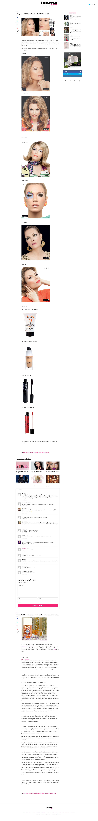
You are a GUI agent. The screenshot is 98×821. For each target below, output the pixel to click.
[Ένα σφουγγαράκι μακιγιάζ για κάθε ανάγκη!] (22, 466)
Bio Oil (24, 793)
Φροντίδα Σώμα (47, 793)
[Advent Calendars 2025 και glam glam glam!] (52, 479)
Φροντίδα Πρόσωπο (41, 793)
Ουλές (34, 793)
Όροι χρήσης (25, 812)
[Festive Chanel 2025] (22, 479)
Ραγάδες (36, 793)
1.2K (73, 73)
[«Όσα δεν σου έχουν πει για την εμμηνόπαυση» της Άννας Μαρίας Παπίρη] (67, 37)
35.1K (73, 71)
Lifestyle (71, 35)
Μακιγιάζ (40, 452)
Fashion (33, 812)
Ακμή (29, 793)
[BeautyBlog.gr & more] (49, 4)
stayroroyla (24, 548)
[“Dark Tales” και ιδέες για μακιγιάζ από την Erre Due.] (37, 466)
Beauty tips (25, 452)
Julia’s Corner (58, 812)
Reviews (27, 793)
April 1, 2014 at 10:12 (25, 659)
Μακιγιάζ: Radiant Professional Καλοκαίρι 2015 (32, 14)
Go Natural (49, 812)
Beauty (71, 15)
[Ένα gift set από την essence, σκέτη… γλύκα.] (37, 479)
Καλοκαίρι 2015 (36, 452)
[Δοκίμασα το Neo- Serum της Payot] (67, 23)
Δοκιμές (31, 793)
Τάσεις (48, 452)
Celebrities (43, 812)
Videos (53, 812)
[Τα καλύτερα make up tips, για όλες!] (52, 466)
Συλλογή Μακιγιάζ (44, 452)
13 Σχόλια (20, 489)
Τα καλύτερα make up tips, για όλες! (52, 471)
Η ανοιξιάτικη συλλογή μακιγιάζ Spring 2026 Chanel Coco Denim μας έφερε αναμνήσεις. (75, 17)
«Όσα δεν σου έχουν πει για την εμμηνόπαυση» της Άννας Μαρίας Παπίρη (75, 38)
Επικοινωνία (73, 812)
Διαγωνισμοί (67, 812)
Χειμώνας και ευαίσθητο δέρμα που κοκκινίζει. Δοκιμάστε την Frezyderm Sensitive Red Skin (75, 45)
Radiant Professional (30, 452)
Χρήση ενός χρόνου (53, 793)
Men (63, 812)
